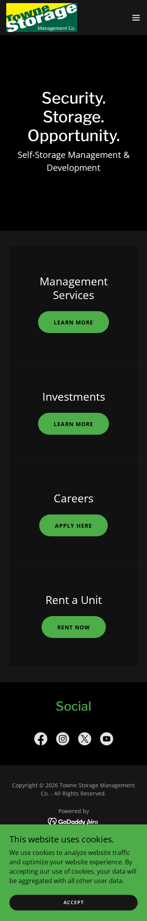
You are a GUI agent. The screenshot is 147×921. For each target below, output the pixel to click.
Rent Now (73, 627)
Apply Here (73, 525)
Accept (74, 902)
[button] (136, 17)
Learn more (73, 424)
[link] (41, 17)
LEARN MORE (73, 322)
